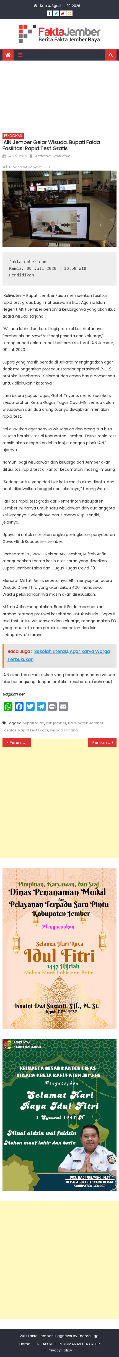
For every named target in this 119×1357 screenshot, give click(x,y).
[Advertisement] (59, 95)
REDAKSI (44, 1343)
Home (24, 1343)
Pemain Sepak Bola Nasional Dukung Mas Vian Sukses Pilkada (104, 742)
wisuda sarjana (64, 730)
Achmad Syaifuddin (52, 156)
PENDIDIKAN (13, 135)
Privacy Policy (60, 1350)
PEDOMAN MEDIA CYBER (79, 1343)
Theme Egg (88, 1335)
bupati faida (33, 723)
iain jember (56, 723)
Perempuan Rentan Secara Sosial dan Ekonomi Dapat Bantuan (20, 742)
